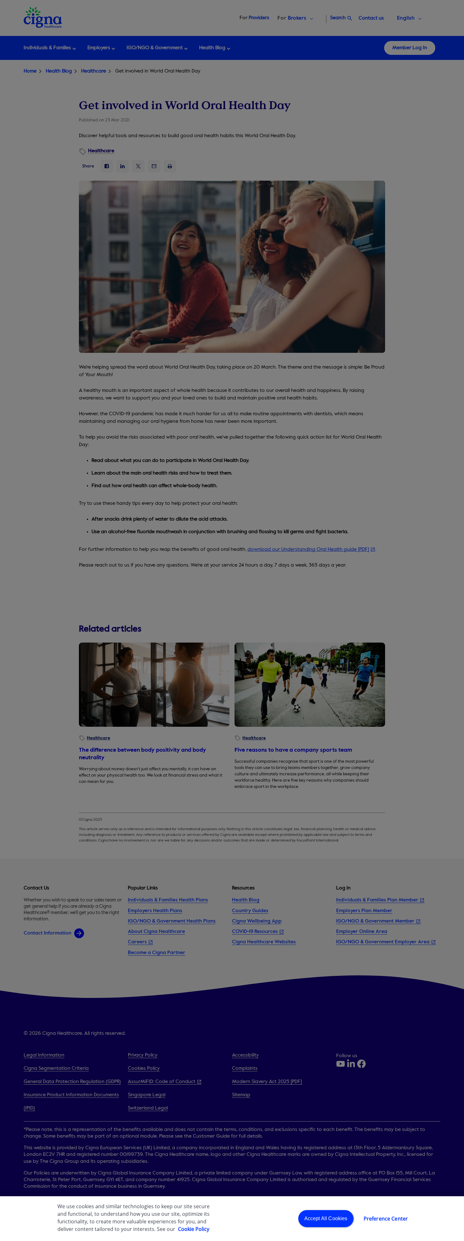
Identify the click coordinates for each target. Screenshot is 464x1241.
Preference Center (386, 1218)
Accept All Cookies (326, 1218)
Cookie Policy (193, 1229)
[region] (232, 1218)
